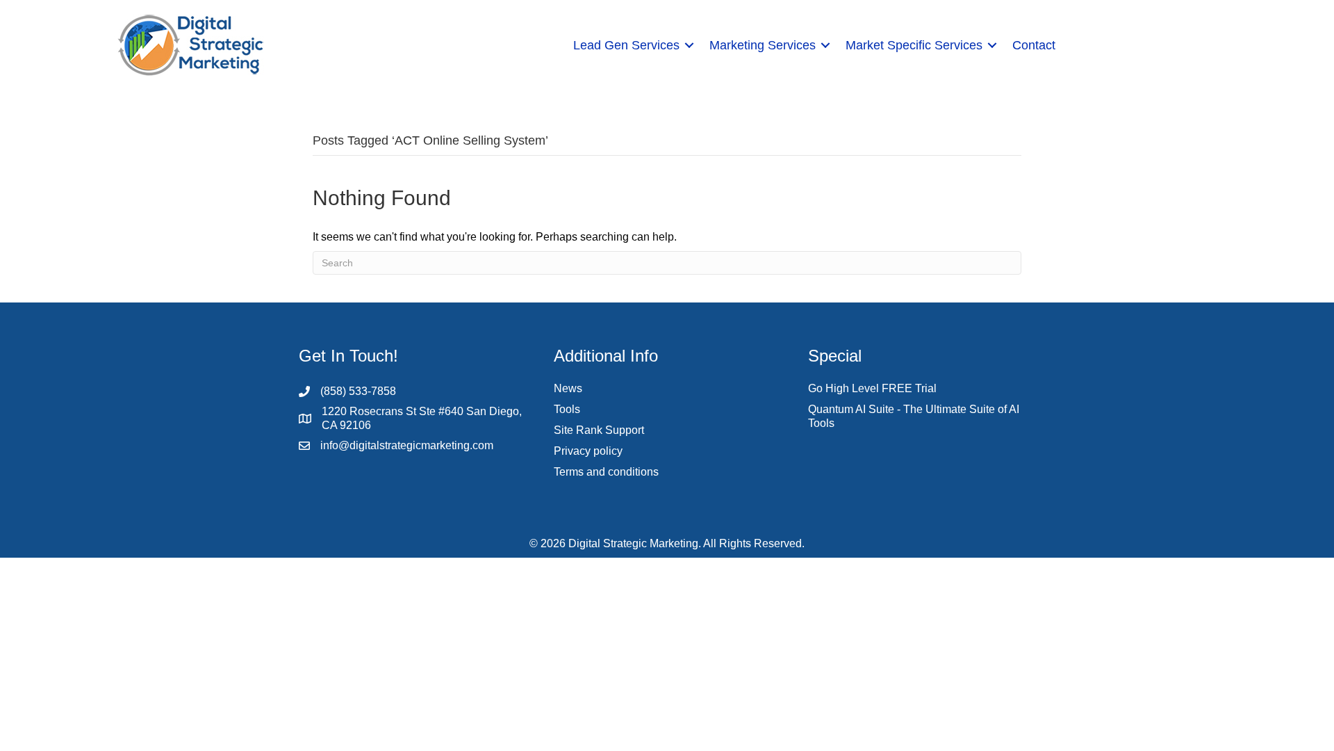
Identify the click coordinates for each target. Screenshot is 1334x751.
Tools (567, 409)
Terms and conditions (606, 472)
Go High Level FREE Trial (872, 388)
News (568, 388)
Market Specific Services (914, 45)
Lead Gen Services (626, 45)
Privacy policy (588, 451)
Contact (1033, 45)
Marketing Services (762, 45)
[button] (689, 45)
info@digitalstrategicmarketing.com (406, 445)
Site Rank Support (599, 430)
